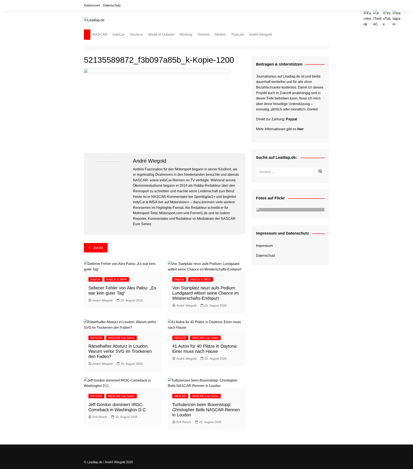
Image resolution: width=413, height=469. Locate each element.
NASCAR (99, 34)
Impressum (92, 5)
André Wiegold (260, 34)
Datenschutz (112, 5)
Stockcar (136, 34)
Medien (220, 34)
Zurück (98, 247)
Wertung (185, 34)
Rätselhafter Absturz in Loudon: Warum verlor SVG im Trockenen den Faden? (120, 351)
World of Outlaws (161, 34)
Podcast (237, 34)
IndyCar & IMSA (116, 279)
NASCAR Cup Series (121, 337)
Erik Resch (99, 417)
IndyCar (118, 34)
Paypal (291, 119)
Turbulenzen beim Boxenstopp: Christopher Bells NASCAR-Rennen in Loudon (206, 409)
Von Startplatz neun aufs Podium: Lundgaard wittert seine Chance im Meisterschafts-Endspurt (205, 293)
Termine (203, 34)
